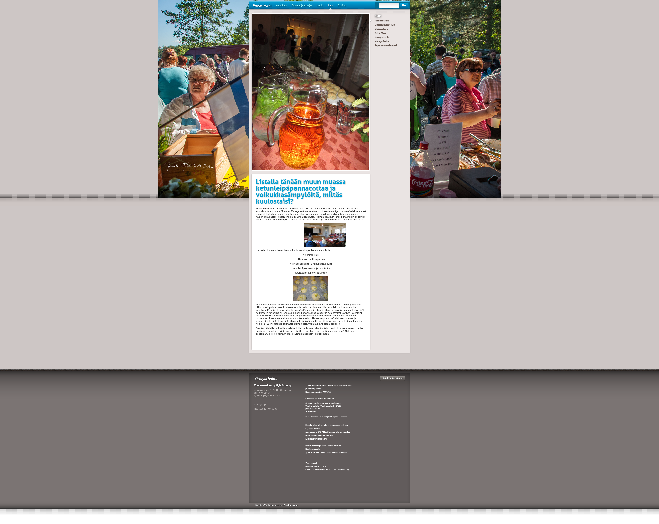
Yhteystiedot (382, 41)
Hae (404, 5)
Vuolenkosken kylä (385, 24)
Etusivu (341, 5)
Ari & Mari (380, 33)
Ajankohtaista (382, 20)
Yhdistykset (381, 28)
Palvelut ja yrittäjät (302, 5)
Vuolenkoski (262, 5)
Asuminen (281, 5)
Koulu (320, 5)
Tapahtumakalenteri (386, 45)
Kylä (330, 5)
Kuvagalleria (382, 37)
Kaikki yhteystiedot (393, 378)
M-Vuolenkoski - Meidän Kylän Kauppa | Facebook (326, 416)
